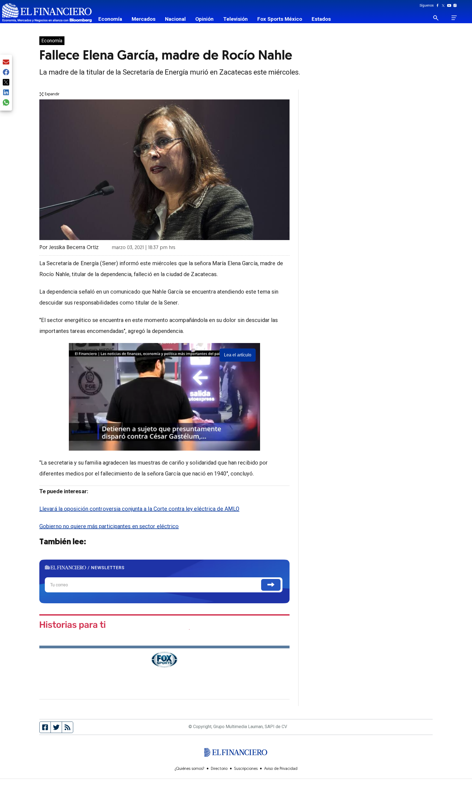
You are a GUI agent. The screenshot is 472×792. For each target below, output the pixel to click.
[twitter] (6, 82)
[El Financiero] (47, 12)
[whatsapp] (6, 103)
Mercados (143, 19)
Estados (321, 19)
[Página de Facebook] (45, 727)
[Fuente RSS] (67, 727)
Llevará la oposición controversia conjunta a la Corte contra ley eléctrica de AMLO (139, 509)
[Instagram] (455, 5)
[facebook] (6, 72)
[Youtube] (450, 5)
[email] (6, 62)
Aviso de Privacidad (280, 769)
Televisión (235, 19)
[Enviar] (271, 585)
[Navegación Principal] (454, 17)
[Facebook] (438, 5)
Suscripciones (246, 769)
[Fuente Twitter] (56, 727)
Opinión (204, 19)
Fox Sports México (279, 19)
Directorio (219, 769)
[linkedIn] (6, 92)
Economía (110, 19)
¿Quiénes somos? (189, 769)
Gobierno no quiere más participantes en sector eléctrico (109, 526)
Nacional (175, 19)
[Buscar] (439, 17)
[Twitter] (444, 5)
